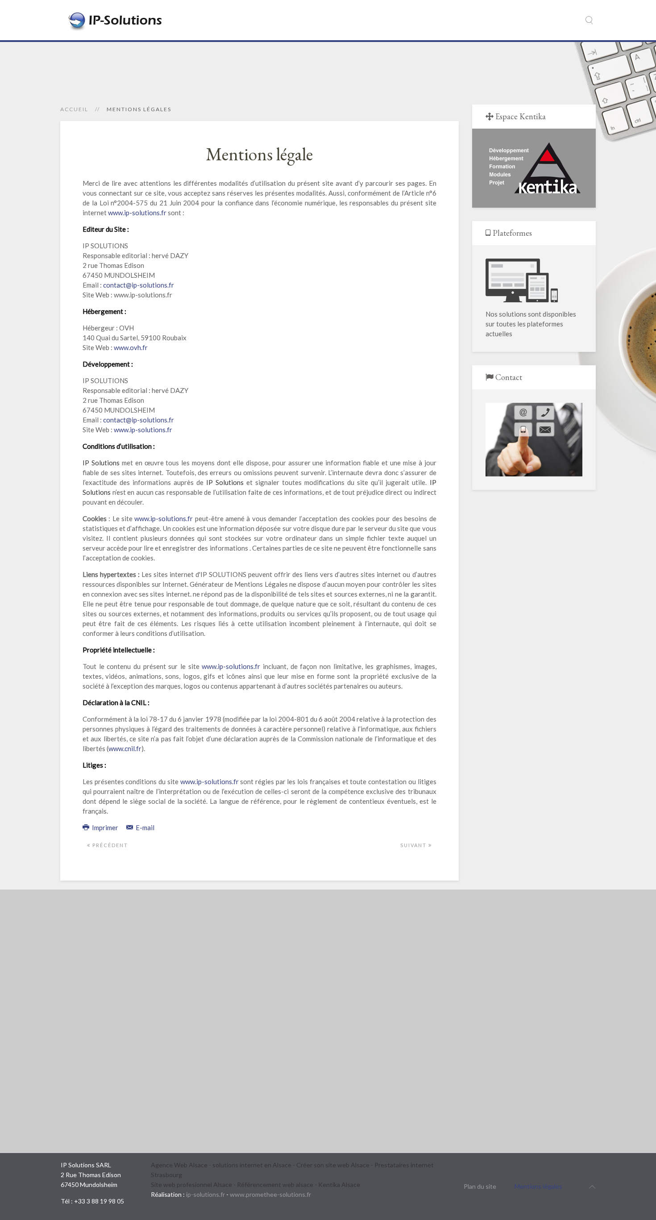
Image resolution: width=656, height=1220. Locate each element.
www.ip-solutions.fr (137, 213)
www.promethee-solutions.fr (270, 1194)
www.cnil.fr (124, 748)
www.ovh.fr (131, 347)
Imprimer (105, 827)
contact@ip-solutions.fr (138, 285)
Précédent (109, 845)
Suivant (414, 845)
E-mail (144, 827)
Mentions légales (538, 1186)
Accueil (74, 109)
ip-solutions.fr (205, 1194)
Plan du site (480, 1186)
